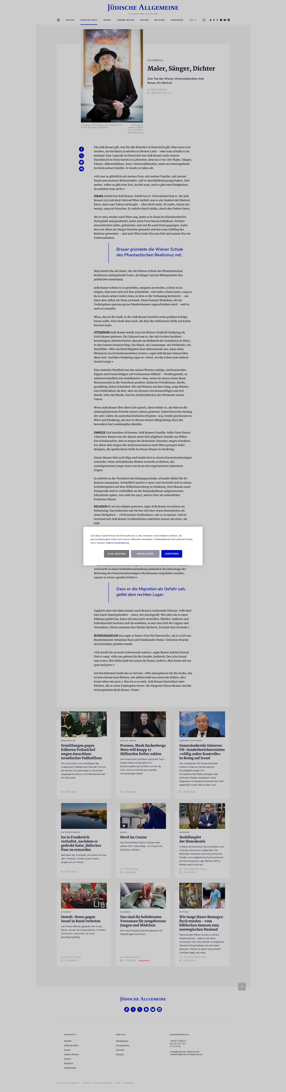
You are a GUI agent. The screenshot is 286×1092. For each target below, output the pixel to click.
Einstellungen (145, 553)
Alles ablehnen (117, 553)
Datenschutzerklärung (117, 543)
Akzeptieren (172, 553)
